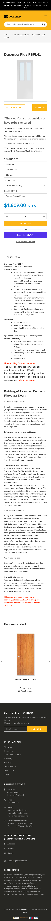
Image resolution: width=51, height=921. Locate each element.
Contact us (9, 751)
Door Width (10, 170)
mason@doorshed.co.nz (18, 813)
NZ (27, 912)
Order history (10, 766)
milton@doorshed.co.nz (18, 816)
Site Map (8, 762)
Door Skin (9, 180)
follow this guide (26, 380)
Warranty (8, 758)
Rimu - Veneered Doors (25, 679)
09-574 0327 (13, 802)
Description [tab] (14, 257)
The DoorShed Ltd (23, 909)
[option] (25, 80)
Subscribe (37, 729)
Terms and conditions (13, 755)
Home (7, 35)
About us (8, 747)
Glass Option (11, 191)
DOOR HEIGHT (11, 159)
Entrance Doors (21, 35)
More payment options (25, 241)
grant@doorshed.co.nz (17, 810)
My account (9, 770)
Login (6, 774)
